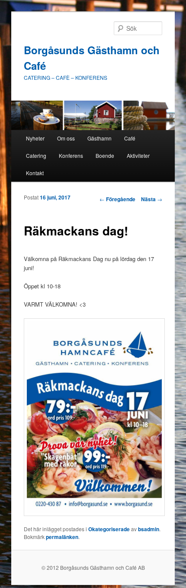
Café (129, 138)
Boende (105, 155)
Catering (36, 155)
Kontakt (35, 172)
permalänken (62, 537)
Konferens (71, 155)
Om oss (66, 138)
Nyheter (35, 138)
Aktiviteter (138, 155)
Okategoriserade (109, 529)
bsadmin (148, 529)
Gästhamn (99, 138)
